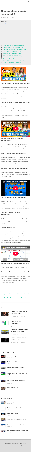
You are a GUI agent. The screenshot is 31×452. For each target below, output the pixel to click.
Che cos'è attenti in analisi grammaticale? (13, 45)
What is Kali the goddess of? (14, 407)
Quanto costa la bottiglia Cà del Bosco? (16, 419)
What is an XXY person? (12, 387)
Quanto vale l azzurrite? (12, 413)
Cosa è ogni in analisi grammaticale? (12, 55)
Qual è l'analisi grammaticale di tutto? (12, 51)
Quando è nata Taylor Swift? (14, 356)
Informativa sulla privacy (19, 445)
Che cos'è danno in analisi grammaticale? (13, 60)
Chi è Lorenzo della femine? (13, 361)
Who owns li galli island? (13, 402)
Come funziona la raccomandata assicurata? (16, 321)
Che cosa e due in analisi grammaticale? (13, 62)
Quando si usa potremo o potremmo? (16, 367)
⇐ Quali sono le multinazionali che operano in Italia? (15, 294)
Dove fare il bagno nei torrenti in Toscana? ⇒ (15, 297)
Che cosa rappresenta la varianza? (15, 424)
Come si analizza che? (8, 58)
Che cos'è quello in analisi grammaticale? (13, 47)
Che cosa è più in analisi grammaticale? (13, 53)
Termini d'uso (9, 445)
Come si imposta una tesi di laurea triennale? (18, 430)
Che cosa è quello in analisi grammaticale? (13, 57)
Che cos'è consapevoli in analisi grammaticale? (14, 49)
